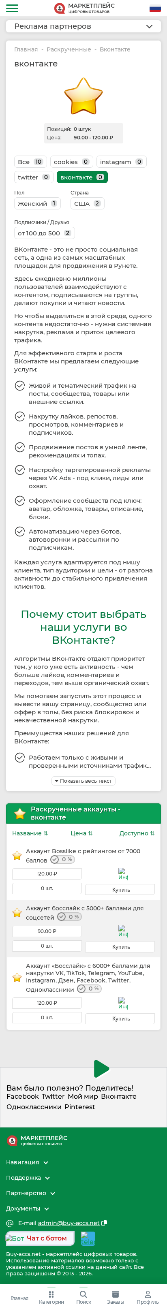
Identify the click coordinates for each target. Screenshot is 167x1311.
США (86, 203)
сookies (71, 162)
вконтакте (81, 177)
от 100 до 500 (43, 233)
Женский (36, 203)
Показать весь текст (86, 781)
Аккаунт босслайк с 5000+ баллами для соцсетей (85, 913)
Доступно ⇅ (137, 833)
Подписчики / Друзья (41, 222)
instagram (120, 162)
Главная (26, 49)
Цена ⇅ (82, 833)
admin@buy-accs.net (69, 1223)
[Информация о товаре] (123, 874)
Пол (19, 193)
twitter (33, 177)
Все (29, 162)
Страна (80, 193)
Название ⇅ (30, 833)
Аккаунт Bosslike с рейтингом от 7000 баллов (83, 856)
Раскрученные (69, 49)
